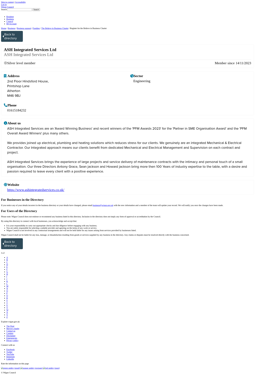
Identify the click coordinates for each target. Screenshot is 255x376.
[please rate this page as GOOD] (10, 368)
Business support (24, 28)
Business (10, 19)
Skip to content (7, 2)
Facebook (10, 349)
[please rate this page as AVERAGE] (31, 368)
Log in (4, 4)
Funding (36, 28)
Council (9, 21)
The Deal (10, 326)
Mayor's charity (12, 328)
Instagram (10, 357)
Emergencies (11, 338)
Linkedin (10, 359)
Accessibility (20, 2)
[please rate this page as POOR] (51, 368)
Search (4, 9)
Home (3, 28)
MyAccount (11, 24)
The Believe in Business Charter (54, 28)
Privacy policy (12, 340)
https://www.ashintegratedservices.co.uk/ (35, 190)
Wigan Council (7, 7)
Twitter (9, 352)
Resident (10, 17)
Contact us (10, 331)
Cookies (9, 333)
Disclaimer (10, 336)
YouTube (10, 354)
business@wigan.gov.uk (103, 205)
